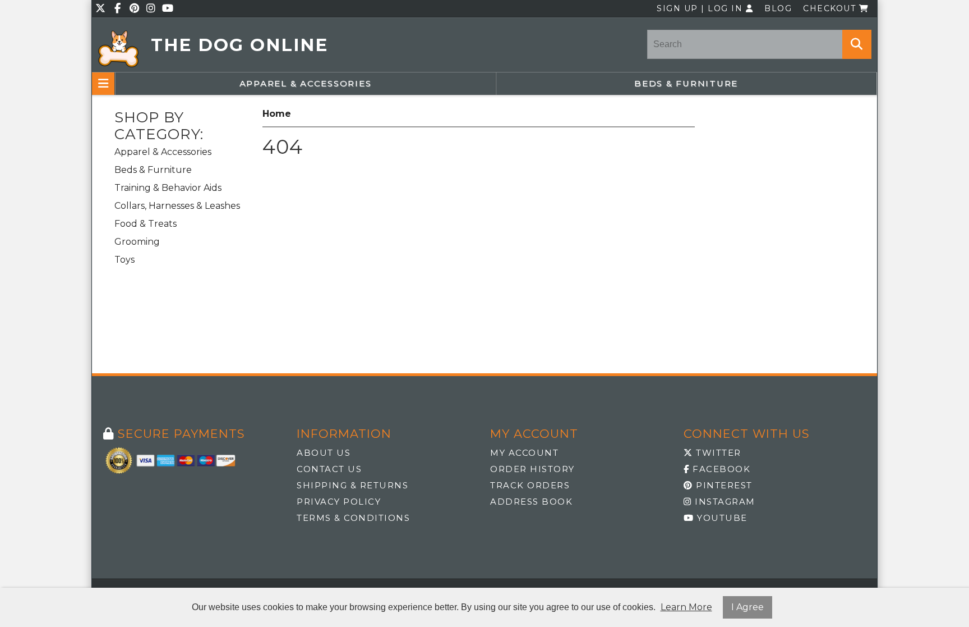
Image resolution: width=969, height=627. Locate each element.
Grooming (137, 241)
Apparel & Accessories (305, 83)
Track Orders (530, 485)
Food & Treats (145, 223)
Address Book (531, 501)
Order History (532, 469)
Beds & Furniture (686, 83)
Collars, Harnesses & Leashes (177, 205)
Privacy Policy (339, 501)
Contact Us (329, 469)
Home (276, 113)
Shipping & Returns (352, 485)
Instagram (723, 501)
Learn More (686, 607)
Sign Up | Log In (701, 8)
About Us (323, 452)
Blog (778, 8)
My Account (524, 452)
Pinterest (723, 485)
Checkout (831, 8)
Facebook (720, 469)
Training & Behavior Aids (168, 187)
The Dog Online (239, 45)
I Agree (747, 607)
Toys (124, 259)
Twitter (717, 452)
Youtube (720, 517)
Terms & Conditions (353, 517)
